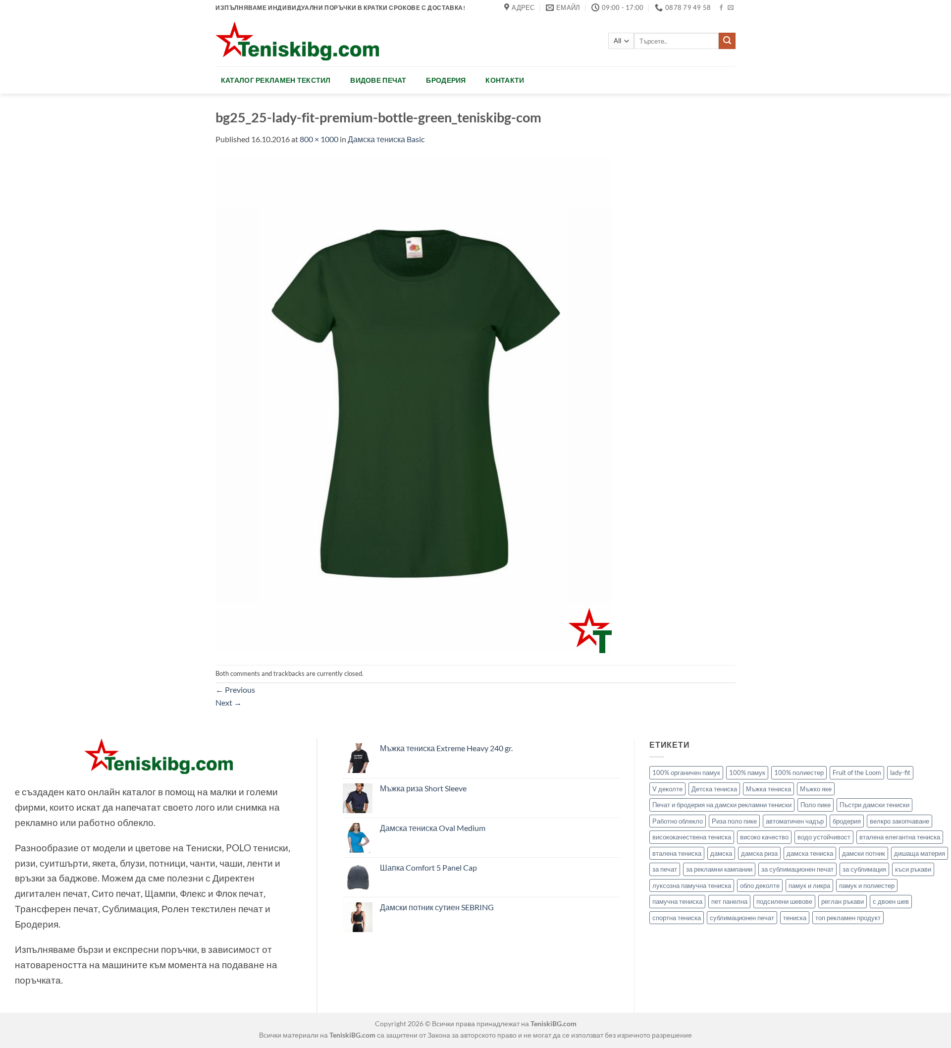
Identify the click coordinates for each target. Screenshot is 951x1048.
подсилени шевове (784, 901)
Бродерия (446, 80)
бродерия (847, 821)
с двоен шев (891, 901)
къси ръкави (913, 869)
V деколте (667, 789)
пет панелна (729, 901)
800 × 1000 (319, 139)
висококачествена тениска (691, 837)
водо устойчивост (823, 837)
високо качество (764, 837)
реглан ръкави (842, 901)
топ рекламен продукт (848, 918)
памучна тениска (677, 901)
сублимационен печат (742, 918)
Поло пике (815, 805)
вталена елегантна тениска (899, 837)
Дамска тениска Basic (386, 139)
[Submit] (727, 41)
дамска (721, 853)
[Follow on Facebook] (721, 7)
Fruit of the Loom (857, 772)
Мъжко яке (816, 789)
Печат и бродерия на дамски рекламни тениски (722, 805)
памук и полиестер (867, 885)
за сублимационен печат (797, 869)
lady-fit (900, 772)
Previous (235, 689)
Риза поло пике (734, 821)
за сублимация (864, 869)
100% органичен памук (686, 772)
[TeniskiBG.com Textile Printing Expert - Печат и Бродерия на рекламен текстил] (297, 40)
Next (228, 702)
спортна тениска (676, 918)
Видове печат (378, 80)
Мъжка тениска (768, 789)
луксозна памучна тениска (691, 885)
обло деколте (760, 885)
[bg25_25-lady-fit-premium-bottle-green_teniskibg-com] (413, 404)
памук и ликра (809, 885)
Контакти (504, 80)
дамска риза (759, 853)
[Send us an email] (731, 7)
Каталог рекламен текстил (276, 80)
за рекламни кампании (719, 869)
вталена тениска (676, 853)
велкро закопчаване (899, 821)
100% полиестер (799, 772)
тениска (794, 918)
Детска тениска (714, 789)
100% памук (747, 772)
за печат (664, 869)
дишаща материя (919, 853)
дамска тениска (810, 853)
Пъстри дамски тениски (874, 805)
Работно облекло (677, 821)
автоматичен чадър (795, 821)
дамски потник (863, 853)
